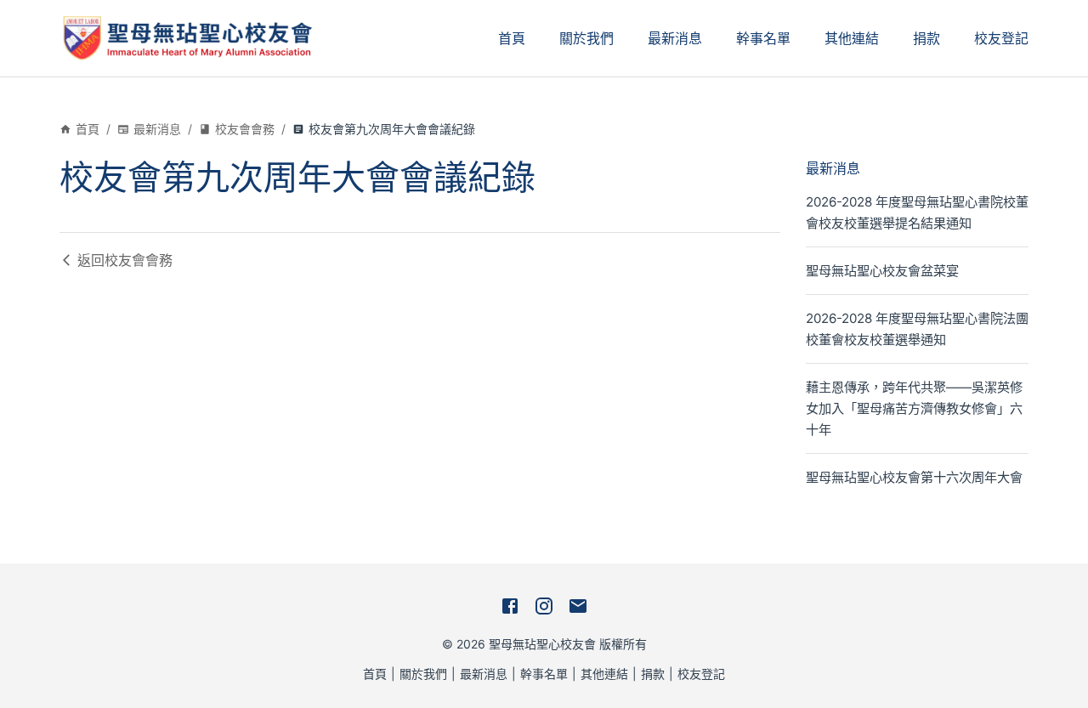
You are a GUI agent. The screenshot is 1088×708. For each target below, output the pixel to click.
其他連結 (851, 38)
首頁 (511, 38)
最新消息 (675, 38)
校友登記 (1001, 38)
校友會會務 (245, 129)
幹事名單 (763, 38)
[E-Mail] (578, 606)
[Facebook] (510, 606)
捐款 (926, 38)
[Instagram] (544, 606)
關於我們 (586, 38)
